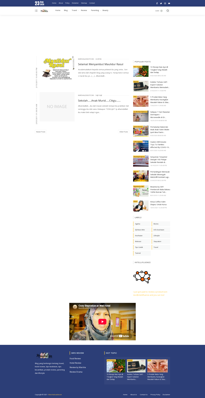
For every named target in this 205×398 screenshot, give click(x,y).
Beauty (105, 10)
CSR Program (138, 141)
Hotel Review (75, 363)
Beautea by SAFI (139, 186)
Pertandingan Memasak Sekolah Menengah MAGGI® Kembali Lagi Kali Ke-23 (160, 174)
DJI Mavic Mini (140, 230)
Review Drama (76, 372)
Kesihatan (138, 235)
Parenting (95, 10)
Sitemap (84, 3)
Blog (66, 10)
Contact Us (144, 394)
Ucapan (98, 59)
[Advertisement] (102, 35)
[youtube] (168, 3)
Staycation (157, 241)
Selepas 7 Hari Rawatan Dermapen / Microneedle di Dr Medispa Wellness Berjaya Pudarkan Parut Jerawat (160, 115)
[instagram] (165, 3)
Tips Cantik (139, 247)
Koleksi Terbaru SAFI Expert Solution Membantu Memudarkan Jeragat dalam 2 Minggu (160, 85)
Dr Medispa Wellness (140, 111)
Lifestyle (157, 235)
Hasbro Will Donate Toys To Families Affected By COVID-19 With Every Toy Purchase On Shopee (159, 145)
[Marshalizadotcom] (44, 11)
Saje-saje (99, 95)
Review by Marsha (78, 367)
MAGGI (136, 171)
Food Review (75, 358)
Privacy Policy (155, 394)
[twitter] (161, 3)
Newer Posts (40, 132)
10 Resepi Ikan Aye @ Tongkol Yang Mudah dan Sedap (159, 69)
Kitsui (135, 201)
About (61, 3)
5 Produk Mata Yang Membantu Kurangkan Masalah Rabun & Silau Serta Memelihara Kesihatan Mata (159, 100)
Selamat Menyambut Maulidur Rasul (100, 64)
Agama (137, 224)
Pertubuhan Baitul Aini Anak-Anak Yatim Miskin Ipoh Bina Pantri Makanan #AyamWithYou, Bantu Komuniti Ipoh (159, 130)
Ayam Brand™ (138, 126)
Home (54, 3)
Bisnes (156, 224)
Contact (92, 3)
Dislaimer (75, 3)
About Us (133, 394)
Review (84, 10)
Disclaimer (166, 394)
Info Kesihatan (159, 230)
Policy (67, 3)
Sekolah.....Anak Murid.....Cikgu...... (99, 100)
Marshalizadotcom (55, 394)
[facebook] (157, 3)
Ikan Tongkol (138, 67)
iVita (135, 97)
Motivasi (138, 241)
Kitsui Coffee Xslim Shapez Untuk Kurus (158, 203)
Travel (74, 10)
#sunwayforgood (139, 156)
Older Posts (123, 132)
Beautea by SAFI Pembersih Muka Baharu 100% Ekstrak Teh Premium (160, 189)
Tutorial (138, 253)
